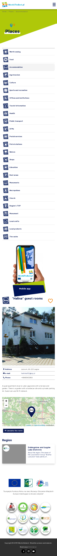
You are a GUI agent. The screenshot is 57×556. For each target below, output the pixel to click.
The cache (14, 236)
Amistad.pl (32, 547)
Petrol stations (16, 144)
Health (12, 113)
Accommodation (22, 11)
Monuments (14, 183)
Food (11, 59)
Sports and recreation (18, 90)
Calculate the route (14, 431)
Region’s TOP (15, 206)
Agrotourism (15, 75)
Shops (12, 159)
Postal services (16, 136)
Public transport (16, 121)
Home (4, 11)
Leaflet (28, 425)
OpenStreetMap (39, 425)
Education (14, 167)
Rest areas (14, 175)
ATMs (12, 129)
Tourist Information (18, 106)
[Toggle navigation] (54, 5)
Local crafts (14, 221)
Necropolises (15, 190)
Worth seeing (15, 52)
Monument (14, 213)
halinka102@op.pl (28, 373)
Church (12, 198)
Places (11, 11)
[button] (50, 336)
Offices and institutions (19, 98)
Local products (15, 229)
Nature (12, 152)
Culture (13, 83)
